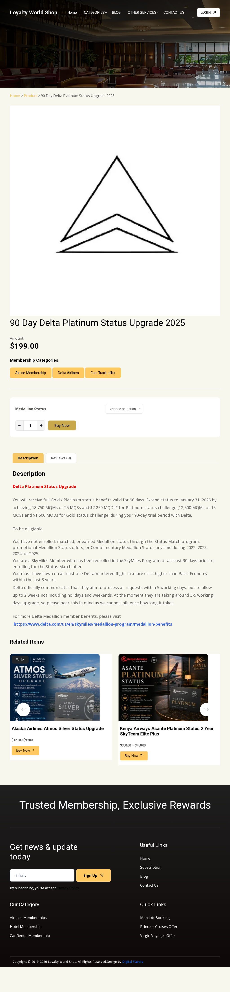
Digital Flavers (132, 961)
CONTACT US (174, 12)
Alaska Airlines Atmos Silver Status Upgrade (58, 728)
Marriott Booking (155, 917)
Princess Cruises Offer (158, 926)
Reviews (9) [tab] (61, 458)
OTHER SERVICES (142, 12)
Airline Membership (30, 373)
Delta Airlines (68, 373)
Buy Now (62, 425)
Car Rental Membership (30, 935)
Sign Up (90, 875)
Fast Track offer (103, 373)
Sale (20, 659)
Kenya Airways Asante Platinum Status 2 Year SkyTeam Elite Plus (167, 731)
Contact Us (149, 885)
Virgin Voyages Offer (157, 935)
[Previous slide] (23, 709)
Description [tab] (28, 458)
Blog (144, 876)
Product (30, 95)
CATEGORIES (94, 12)
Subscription (150, 867)
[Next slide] (206, 709)
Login (206, 12)
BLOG (116, 12)
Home (72, 12)
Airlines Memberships (28, 917)
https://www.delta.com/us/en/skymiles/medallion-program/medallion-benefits (93, 624)
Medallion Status (30, 408)
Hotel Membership (26, 926)
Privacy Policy (68, 888)
